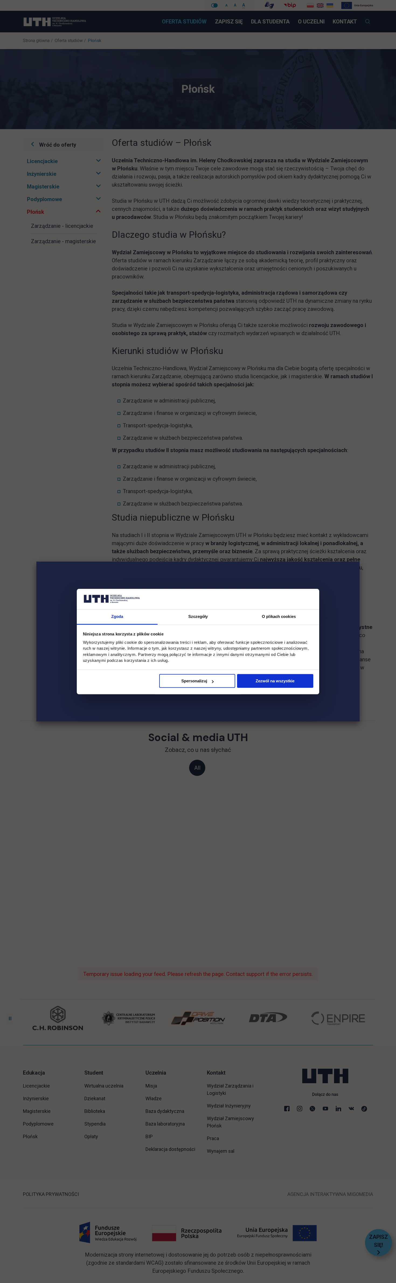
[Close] (359, 561)
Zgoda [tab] (117, 616)
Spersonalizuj (194, 681)
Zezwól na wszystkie (275, 681)
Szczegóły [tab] (198, 616)
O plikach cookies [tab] (279, 616)
